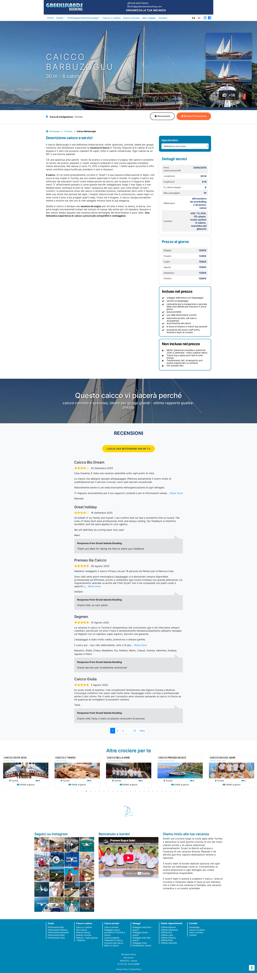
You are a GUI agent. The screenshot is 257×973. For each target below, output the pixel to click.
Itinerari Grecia (83, 932)
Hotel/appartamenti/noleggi (82, 17)
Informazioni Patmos (58, 930)
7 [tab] (103, 791)
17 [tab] (148, 791)
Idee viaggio (149, 17)
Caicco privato (131, 17)
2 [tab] (81, 791)
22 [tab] (170, 791)
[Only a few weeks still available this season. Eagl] (86, 859)
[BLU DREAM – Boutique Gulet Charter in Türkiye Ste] (71, 889)
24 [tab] (179, 791)
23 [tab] (175, 791)
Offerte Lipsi (167, 935)
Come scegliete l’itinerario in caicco (113, 939)
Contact (162, 17)
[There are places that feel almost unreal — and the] (86, 904)
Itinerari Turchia (83, 935)
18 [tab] (153, 791)
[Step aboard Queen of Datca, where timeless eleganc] (41, 859)
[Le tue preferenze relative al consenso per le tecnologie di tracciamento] (252, 968)
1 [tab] (77, 791)
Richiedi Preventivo (195, 116)
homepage (194, 927)
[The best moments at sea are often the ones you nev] (71, 859)
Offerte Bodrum (168, 927)
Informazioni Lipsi (56, 937)
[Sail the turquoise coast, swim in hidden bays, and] (41, 904)
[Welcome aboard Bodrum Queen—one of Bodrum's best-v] (86, 874)
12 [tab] (126, 791)
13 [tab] (130, 791)
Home (50, 17)
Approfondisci (169, 140)
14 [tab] (135, 791)
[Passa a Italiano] (193, 18)
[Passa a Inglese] (199, 18)
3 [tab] (86, 791)
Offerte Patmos (168, 937)
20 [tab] (161, 791)
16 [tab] (144, 791)
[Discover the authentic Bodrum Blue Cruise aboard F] (71, 874)
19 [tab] (157, 791)
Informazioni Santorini (58, 932)
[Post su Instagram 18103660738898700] (71, 904)
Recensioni (164, 116)
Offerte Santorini (169, 943)
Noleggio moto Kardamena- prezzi (142, 944)
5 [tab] (95, 791)
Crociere (68, 131)
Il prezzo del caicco (113, 943)
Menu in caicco (111, 945)
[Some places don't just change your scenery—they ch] (41, 889)
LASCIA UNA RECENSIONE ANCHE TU (128, 448)
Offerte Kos (166, 932)
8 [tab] (108, 791)
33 (135, 730)
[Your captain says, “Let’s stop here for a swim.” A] (86, 844)
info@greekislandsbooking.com (146, 6)
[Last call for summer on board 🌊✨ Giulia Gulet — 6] (56, 904)
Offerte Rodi (167, 940)
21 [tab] (166, 791)
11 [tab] (121, 791)
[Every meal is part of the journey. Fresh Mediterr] (41, 874)
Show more (176, 493)
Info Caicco (81, 930)
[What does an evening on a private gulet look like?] (56, 844)
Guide (59, 17)
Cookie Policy (135, 969)
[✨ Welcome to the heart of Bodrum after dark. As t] (56, 859)
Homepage (54, 131)
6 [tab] (99, 791)
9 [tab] (112, 791)
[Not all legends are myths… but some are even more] (56, 874)
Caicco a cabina (111, 17)
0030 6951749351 (139, 3)
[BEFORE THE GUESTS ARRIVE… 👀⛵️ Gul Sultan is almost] (71, 844)
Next (142, 730)
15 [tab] (139, 791)
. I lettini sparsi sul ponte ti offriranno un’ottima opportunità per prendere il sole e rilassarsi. (100, 164)
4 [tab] (90, 791)
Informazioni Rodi (56, 935)
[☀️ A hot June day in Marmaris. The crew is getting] (56, 889)
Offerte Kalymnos (169, 930)
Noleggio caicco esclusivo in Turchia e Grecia (114, 932)
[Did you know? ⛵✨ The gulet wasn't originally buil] (86, 889)
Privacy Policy (122, 969)
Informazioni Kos (56, 927)
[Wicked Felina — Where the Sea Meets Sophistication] (41, 844)
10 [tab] (117, 791)
